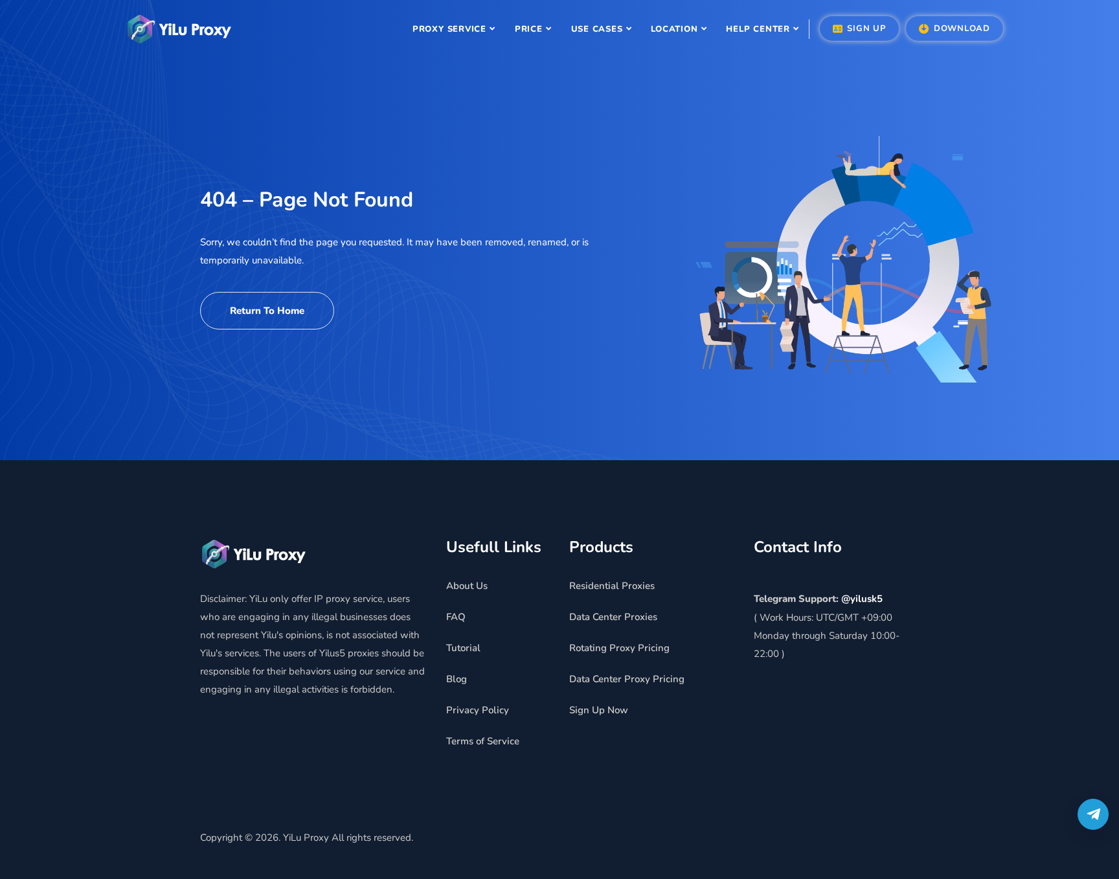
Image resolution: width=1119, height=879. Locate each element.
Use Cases (597, 29)
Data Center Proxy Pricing (626, 679)
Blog (456, 679)
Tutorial (463, 647)
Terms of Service (482, 741)
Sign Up (865, 28)
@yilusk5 (862, 598)
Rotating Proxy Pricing (619, 647)
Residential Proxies (612, 585)
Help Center (758, 29)
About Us (467, 585)
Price (529, 29)
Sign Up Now (598, 710)
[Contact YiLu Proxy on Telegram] (1093, 814)
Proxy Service (449, 29)
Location (674, 29)
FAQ (456, 616)
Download (960, 28)
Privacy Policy (477, 710)
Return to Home (267, 310)
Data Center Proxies (613, 616)
